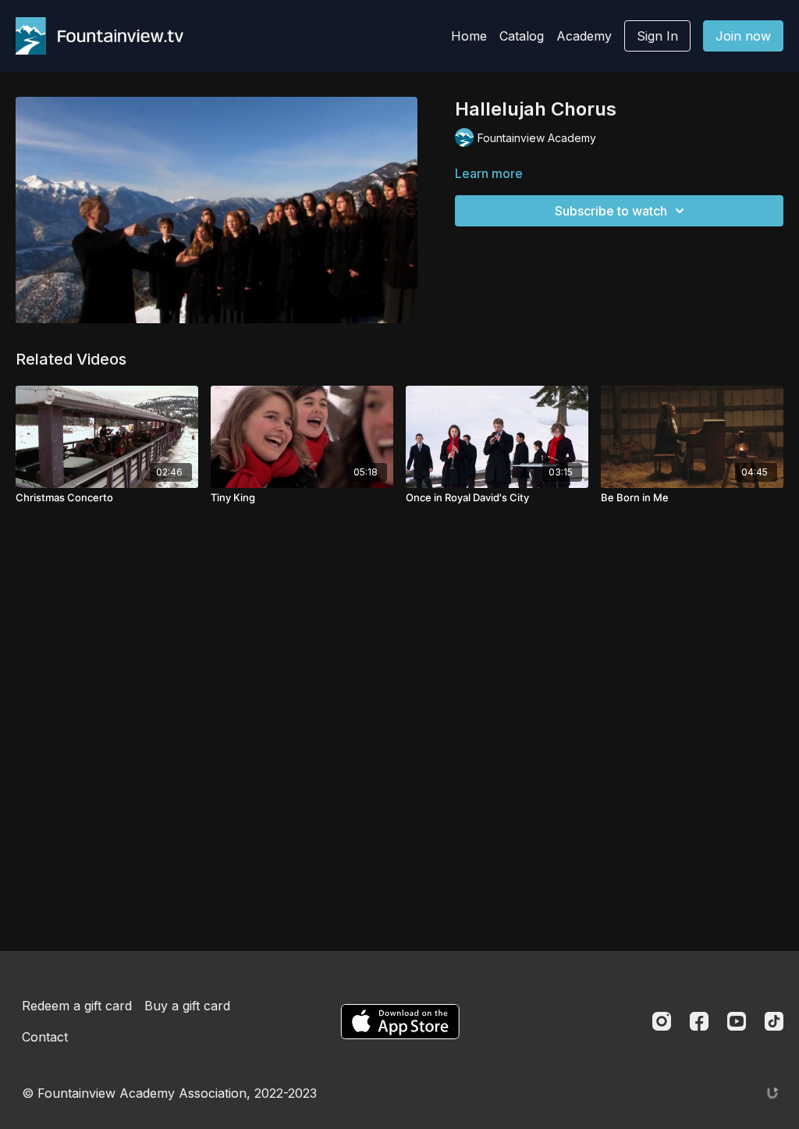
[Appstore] (400, 1021)
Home (469, 36)
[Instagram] (661, 1021)
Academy (584, 36)
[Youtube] (736, 1021)
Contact (45, 1037)
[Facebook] (699, 1021)
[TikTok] (774, 1021)
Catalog (521, 36)
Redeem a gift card (77, 1005)
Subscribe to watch (611, 211)
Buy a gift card (187, 1005)
